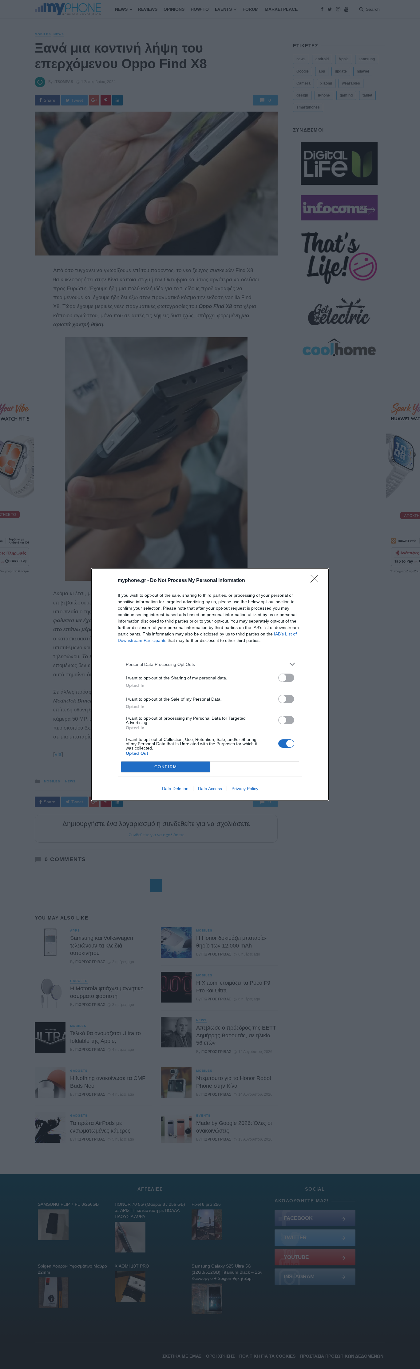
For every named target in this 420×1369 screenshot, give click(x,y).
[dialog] (210, 684)
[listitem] (210, 664)
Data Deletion (175, 788)
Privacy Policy (245, 788)
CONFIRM (165, 767)
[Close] (316, 581)
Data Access (210, 788)
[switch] (286, 678)
